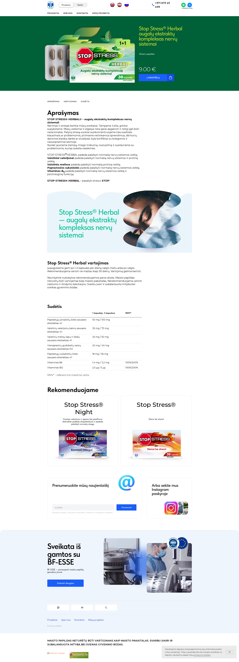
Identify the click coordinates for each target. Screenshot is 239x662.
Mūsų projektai (100, 13)
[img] (183, 5)
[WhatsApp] (58, 608)
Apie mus (67, 13)
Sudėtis (85, 101)
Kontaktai (82, 13)
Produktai (53, 13)
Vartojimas (70, 101)
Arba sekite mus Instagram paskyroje (165, 489)
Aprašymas (53, 101)
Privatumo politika (54, 626)
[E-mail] (82, 608)
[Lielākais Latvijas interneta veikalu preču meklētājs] (79, 658)
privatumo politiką (202, 655)
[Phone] (106, 608)
